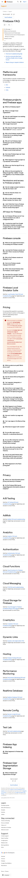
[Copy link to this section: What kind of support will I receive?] (4, 428)
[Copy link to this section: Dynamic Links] (19, 637)
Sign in (24, 1)
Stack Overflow (4, 838)
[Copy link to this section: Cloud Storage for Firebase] (13, 603)
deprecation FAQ (15, 641)
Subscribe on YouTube (6, 827)
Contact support (5, 836)
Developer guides (5, 805)
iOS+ (7, 85)
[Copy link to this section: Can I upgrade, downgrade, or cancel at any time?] (15, 384)
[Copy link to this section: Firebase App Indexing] (13, 747)
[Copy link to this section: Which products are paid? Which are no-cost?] (11, 367)
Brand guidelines (5, 845)
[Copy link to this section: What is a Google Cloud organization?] (12, 112)
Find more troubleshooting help (14, 54)
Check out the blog (5, 820)
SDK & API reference (5, 807)
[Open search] (18, 2)
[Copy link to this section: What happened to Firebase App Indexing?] (9, 753)
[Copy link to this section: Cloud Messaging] (22, 583)
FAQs (2, 847)
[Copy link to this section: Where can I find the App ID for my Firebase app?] (12, 167)
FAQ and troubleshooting (16, 519)
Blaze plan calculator (17, 325)
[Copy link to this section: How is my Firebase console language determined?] (17, 265)
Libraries (3, 812)
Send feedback (8, 17)
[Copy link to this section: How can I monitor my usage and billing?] (8, 417)
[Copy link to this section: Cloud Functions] (21, 566)
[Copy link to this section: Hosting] (12, 654)
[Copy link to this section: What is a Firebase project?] (22, 107)
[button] (14, 107)
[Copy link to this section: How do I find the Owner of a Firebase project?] (14, 194)
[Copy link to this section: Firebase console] (22, 238)
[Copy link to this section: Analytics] (13, 532)
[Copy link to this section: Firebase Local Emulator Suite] (19, 290)
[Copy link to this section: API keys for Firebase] (22, 212)
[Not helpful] (14, 14)
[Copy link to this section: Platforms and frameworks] (17, 75)
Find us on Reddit (5, 823)
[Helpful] (12, 14)
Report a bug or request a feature (15, 62)
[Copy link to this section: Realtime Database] (4, 693)
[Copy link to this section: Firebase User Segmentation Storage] (12, 768)
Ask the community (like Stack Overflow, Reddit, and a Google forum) (14, 58)
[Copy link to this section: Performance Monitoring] (15, 674)
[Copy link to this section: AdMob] (12, 515)
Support (4, 6)
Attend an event (5, 829)
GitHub (2, 814)
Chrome (3, 858)
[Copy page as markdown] (9, 25)
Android (8, 87)
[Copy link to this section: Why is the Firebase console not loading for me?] (13, 259)
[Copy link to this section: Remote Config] (20, 710)
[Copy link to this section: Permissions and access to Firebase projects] (21, 183)
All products (4, 865)
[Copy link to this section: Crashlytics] (16, 620)
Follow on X (3, 825)
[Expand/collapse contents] (11, 29)
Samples (3, 810)
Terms (2, 871)
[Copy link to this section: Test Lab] (13, 727)
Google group (4, 840)
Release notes (4, 842)
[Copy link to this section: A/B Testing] (16, 498)
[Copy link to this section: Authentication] (20, 549)
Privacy (6, 871)
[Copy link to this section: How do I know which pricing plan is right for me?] (11, 378)
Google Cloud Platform (6, 863)
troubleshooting (14, 731)
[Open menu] (2, 1)
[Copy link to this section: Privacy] (12, 475)
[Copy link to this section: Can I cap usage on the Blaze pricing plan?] (7, 423)
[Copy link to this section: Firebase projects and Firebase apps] (23, 102)
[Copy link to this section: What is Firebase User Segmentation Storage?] (17, 774)
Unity (7, 90)
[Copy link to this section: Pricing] (11, 307)
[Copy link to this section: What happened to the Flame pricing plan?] (11, 465)
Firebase (5, 11)
